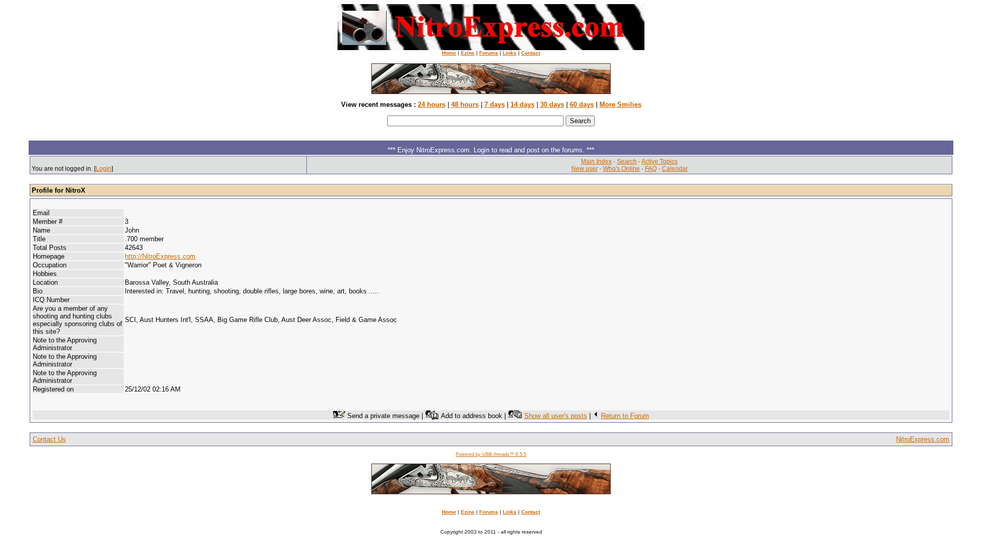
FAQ (651, 168)
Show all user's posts (555, 416)
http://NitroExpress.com (160, 256)
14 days (522, 104)
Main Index (596, 161)
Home (449, 53)
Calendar (675, 168)
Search (627, 161)
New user (584, 168)
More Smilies (620, 104)
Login (103, 168)
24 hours (431, 104)
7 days (494, 104)
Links (510, 53)
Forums (488, 53)
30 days (552, 104)
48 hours (465, 104)
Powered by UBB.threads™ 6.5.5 (491, 454)
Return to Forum (625, 416)
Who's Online (621, 168)
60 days (582, 104)
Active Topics (659, 161)
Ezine (468, 53)
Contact (530, 53)
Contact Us (49, 439)
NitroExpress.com (922, 439)
